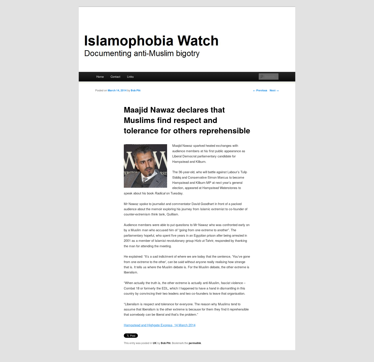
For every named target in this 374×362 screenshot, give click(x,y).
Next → (274, 90)
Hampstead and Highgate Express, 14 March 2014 (159, 325)
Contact (115, 76)
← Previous (260, 90)
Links (130, 76)
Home (100, 76)
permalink (195, 343)
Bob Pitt (135, 90)
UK (155, 343)
